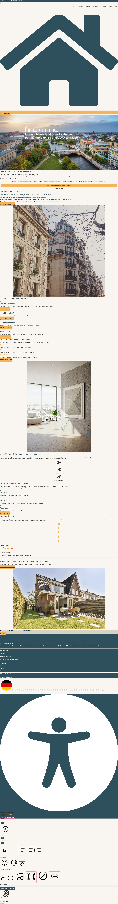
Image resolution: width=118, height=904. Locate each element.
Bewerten (81, 6)
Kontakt (116, 6)
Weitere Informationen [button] (59, 188)
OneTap (10, 814)
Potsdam (2, 668)
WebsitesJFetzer (8, 675)
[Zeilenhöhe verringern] (2, 843)
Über (110, 6)
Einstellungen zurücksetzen (7, 888)
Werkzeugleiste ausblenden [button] (7, 817)
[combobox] (50, 686)
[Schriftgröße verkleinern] (2, 823)
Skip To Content (4, 884)
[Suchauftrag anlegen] (3, 903)
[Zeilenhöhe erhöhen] (2, 838)
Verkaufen (88, 6)
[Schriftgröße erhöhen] (2, 818)
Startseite (73, 6)
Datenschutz (9, 677)
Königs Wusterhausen (5, 670)
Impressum (2, 677)
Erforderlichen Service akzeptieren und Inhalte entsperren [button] (59, 185)
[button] (103, 691)
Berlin (1, 665)
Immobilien (95, 6)
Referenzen (103, 6)
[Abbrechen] (1, 903)
